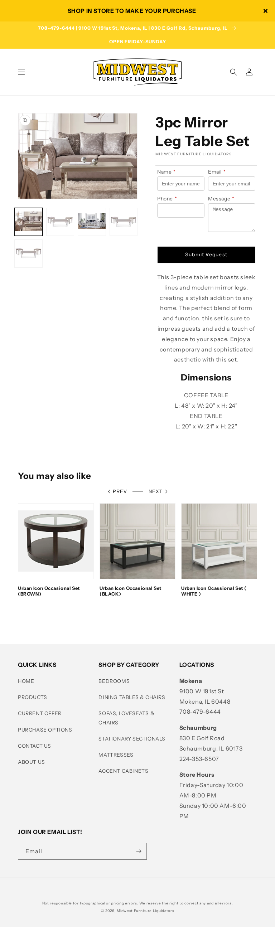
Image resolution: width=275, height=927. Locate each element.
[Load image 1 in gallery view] (28, 222)
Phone (167, 198)
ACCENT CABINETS (123, 771)
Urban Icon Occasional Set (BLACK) (130, 591)
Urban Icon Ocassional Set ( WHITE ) (213, 591)
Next (156, 491)
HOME (26, 681)
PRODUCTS (32, 697)
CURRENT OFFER (40, 713)
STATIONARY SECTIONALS (131, 739)
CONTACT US (34, 746)
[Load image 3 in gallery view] (92, 222)
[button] (21, 72)
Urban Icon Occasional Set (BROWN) (49, 591)
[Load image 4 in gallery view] (124, 222)
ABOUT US (31, 762)
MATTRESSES (115, 755)
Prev (120, 491)
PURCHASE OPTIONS (45, 730)
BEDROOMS (114, 681)
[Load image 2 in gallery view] (60, 222)
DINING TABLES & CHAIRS (131, 697)
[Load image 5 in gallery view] (28, 253)
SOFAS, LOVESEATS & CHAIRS (126, 717)
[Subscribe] (138, 851)
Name (166, 172)
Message (221, 198)
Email (217, 172)
